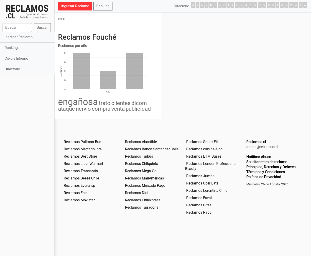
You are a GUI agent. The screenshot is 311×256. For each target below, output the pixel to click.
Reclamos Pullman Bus (82, 142)
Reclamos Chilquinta (141, 163)
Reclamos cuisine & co (204, 149)
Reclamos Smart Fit (202, 142)
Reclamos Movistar (79, 200)
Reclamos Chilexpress (142, 200)
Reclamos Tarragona (141, 207)
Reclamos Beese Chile (81, 178)
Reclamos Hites (198, 205)
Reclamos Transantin (81, 171)
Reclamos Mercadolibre (83, 149)
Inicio (61, 18)
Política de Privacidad (263, 177)
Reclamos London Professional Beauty (211, 166)
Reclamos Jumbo (200, 176)
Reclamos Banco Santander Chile (151, 149)
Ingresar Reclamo (19, 37)
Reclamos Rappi (199, 212)
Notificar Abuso (258, 157)
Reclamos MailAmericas (144, 178)
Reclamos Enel (75, 193)
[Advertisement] (27, 147)
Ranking (11, 48)
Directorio (12, 69)
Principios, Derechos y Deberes (271, 167)
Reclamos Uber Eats (202, 183)
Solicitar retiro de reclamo (266, 162)
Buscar (42, 27)
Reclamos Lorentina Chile (206, 190)
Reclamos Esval (199, 198)
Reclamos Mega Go (140, 171)
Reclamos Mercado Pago (145, 185)
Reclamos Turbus (139, 156)
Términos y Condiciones (265, 172)
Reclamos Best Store (80, 156)
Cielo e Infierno (16, 58)
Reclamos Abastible (141, 142)
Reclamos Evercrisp (79, 185)
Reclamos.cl (256, 142)
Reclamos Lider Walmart (83, 163)
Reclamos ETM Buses (203, 156)
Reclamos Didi (136, 193)
